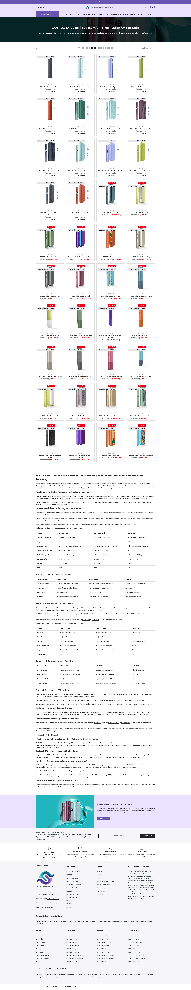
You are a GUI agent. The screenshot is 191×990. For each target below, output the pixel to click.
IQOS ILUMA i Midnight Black (50, 87)
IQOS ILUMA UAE (56, 496)
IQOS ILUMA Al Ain (72, 962)
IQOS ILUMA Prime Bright (50, 416)
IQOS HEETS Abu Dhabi (135, 942)
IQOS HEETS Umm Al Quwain (137, 955)
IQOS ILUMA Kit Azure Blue (110, 213)
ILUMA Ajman (83, 729)
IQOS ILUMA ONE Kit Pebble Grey (80, 377)
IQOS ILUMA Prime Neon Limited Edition (80, 456)
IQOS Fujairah (115, 525)
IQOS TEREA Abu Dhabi (104, 942)
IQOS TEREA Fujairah (103, 952)
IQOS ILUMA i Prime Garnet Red (141, 129)
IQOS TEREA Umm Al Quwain (106, 955)
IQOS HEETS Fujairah (134, 952)
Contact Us (100, 894)
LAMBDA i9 (69, 904)
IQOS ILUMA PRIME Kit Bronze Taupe (80, 416)
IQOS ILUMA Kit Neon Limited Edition (80, 257)
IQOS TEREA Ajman (103, 949)
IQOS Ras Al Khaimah (103, 525)
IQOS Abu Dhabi (65, 502)
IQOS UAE (50, 84)
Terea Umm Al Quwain (145, 704)
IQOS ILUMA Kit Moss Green (50, 257)
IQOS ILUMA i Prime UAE (88, 608)
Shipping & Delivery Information (106, 881)
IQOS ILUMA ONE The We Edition (141, 377)
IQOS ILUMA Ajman (72, 949)
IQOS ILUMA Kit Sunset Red (80, 296)
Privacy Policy (101, 888)
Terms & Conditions (102, 891)
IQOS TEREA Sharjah (103, 946)
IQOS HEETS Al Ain (133, 962)
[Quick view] (63, 62)
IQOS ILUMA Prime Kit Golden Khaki (110, 416)
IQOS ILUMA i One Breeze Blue (80, 87)
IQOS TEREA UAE (71, 888)
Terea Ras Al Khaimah (112, 704)
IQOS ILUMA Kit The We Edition (110, 296)
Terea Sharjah (142, 700)
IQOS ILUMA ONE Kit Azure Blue (141, 296)
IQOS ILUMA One (119, 488)
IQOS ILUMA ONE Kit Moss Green (80, 335)
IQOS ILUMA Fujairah (72, 952)
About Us (99, 872)
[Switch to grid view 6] (109, 48)
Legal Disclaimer (102, 875)
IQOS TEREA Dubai (103, 939)
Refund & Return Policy (103, 885)
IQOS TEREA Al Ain (103, 962)
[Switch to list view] (79, 48)
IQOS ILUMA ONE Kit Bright (50, 335)
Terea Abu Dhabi (130, 700)
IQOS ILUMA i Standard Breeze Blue (80, 171)
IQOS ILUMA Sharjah (72, 946)
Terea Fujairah (123, 704)
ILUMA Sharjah (125, 723)
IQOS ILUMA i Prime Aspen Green (80, 129)
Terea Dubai (120, 700)
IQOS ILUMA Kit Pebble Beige (141, 257)
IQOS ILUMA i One (134, 614)
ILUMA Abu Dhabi (113, 723)
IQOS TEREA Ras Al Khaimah (105, 959)
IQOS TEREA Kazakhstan (73, 875)
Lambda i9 (68, 714)
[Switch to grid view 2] (83, 48)
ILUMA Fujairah (106, 729)
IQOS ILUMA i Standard (90, 614)
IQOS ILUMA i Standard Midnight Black (50, 214)
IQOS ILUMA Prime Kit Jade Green (141, 416)
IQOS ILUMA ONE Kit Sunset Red (111, 377)
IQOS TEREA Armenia (72, 881)
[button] (63, 58)
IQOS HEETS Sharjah (134, 946)
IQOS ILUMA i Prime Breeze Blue (111, 129)
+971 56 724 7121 (52, 894)
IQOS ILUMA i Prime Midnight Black (50, 171)
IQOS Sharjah (141, 502)
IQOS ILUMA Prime (99, 488)
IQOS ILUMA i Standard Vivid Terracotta (80, 214)
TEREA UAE (54, 700)
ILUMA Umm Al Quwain (121, 729)
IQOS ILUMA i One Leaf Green (141, 87)
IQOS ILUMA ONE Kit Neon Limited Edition (110, 336)
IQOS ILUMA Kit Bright (141, 213)
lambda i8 (69, 907)
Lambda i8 (53, 714)
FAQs (98, 878)
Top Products (45, 14)
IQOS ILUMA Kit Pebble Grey (50, 296)
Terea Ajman (101, 704)
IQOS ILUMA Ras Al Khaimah (74, 959)
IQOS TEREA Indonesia (45, 697)
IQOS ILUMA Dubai (72, 939)
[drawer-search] (141, 8)
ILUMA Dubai (86, 620)
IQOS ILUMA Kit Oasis (110, 257)
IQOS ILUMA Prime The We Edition (141, 455)
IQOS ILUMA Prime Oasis (110, 455)
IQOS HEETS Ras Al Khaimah (136, 959)
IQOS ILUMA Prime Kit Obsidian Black (50, 456)
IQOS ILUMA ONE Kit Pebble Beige (50, 377)
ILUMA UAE (97, 723)
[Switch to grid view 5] (100, 48)
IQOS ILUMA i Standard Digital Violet (110, 171)
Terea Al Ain (131, 704)
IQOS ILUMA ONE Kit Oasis (141, 335)
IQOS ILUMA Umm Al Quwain (75, 955)
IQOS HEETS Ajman (134, 949)
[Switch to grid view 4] (93, 48)
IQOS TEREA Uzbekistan (73, 885)
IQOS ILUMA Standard (101, 513)
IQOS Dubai (48, 731)
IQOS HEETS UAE (133, 936)
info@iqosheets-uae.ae (46, 907)
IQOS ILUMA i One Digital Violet (111, 87)
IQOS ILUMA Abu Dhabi (73, 942)
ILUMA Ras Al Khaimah (94, 729)
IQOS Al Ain (56, 729)
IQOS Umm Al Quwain (129, 525)
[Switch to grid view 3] (88, 48)
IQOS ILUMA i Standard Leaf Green (141, 171)
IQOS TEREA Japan (72, 878)
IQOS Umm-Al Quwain (42, 955)
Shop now (103, 819)
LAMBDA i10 (70, 901)
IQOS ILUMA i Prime (44, 614)
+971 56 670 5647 (53, 899)
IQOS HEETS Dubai (133, 939)
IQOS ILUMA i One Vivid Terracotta (50, 129)
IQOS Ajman (39, 949)
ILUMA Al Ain (95, 620)
